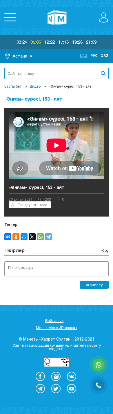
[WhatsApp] (40, 236)
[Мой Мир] (24, 236)
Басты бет (13, 86)
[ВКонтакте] (7, 236)
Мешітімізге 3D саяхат (56, 327)
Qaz (105, 55)
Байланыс (54, 320)
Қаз (84, 55)
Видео (35, 86)
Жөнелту (94, 284)
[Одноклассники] (15, 236)
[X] (32, 236)
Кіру (105, 250)
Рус (94, 55)
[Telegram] (48, 236)
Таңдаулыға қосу (32, 205)
